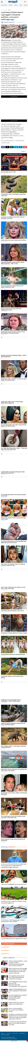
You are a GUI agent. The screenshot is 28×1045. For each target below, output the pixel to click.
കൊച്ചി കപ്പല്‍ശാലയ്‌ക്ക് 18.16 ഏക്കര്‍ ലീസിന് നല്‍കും (14, 938)
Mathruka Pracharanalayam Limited (8, 1037)
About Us (3, 1033)
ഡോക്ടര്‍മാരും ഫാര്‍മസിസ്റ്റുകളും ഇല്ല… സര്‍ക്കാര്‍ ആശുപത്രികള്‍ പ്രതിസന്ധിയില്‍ (13, 920)
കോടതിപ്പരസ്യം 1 (5, 947)
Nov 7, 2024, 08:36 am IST (20, 22)
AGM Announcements (5, 1034)
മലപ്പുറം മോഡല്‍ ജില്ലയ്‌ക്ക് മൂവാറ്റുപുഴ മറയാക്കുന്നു (14, 884)
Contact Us (8, 1033)
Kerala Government (20, 140)
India (21, 5)
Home (2, 10)
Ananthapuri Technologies (12, 1038)
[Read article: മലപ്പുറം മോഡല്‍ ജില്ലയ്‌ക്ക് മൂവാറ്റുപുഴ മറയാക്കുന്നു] (14, 876)
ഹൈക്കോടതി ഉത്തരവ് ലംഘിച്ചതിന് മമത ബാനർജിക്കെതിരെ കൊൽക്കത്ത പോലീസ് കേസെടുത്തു (18, 997)
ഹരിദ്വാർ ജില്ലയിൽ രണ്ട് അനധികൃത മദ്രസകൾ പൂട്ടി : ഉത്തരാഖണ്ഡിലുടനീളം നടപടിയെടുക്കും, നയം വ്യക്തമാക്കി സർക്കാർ (18, 985)
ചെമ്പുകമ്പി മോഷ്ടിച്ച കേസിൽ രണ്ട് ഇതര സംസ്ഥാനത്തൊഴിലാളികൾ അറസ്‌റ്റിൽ (17, 1023)
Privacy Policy (22, 1033)
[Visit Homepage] (12, 1)
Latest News (4, 5)
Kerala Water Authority (9, 140)
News (6, 10)
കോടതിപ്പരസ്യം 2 (5, 950)
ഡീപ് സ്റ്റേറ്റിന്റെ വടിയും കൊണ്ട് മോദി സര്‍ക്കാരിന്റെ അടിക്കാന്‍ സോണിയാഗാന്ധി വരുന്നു (16, 977)
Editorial (4, 881)
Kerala (16, 5)
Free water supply (5, 142)
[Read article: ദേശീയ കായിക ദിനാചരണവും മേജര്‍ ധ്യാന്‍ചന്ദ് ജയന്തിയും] (4, 1004)
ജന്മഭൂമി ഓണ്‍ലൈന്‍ (9, 22)
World (25, 5)
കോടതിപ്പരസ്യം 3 (5, 953)
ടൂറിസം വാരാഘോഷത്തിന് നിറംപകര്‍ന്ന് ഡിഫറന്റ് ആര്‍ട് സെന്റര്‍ (16, 1010)
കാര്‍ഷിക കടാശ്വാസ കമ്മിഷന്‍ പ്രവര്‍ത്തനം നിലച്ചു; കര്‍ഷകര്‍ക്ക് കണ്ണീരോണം (13, 902)
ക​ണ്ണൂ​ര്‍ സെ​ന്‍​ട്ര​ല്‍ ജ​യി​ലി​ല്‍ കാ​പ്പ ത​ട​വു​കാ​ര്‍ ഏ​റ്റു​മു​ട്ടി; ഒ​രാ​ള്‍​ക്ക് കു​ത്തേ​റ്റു (17, 990)
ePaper (10, 5)
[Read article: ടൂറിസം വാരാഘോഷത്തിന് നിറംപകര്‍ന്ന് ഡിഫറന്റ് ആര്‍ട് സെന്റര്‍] (4, 1010)
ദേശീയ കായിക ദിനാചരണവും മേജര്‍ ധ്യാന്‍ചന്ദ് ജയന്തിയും (16, 1003)
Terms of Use (15, 1033)
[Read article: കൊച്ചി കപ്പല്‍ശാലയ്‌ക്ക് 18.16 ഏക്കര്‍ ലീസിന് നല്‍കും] (14, 930)
